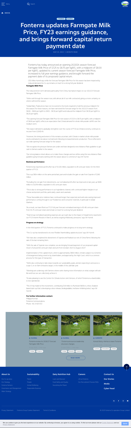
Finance (61, 19)
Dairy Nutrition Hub (61, 374)
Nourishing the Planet (60, 385)
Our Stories (109, 379)
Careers (81, 374)
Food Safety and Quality (60, 382)
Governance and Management (11, 388)
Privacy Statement (7, 410)
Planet (29, 379)
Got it (125, 424)
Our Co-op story (7, 379)
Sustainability (33, 374)
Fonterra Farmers (7, 385)
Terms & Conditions (49, 410)
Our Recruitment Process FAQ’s (88, 382)
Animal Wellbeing (32, 385)
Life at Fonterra (83, 379)
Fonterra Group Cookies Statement (28, 410)
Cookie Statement (108, 422)
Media (107, 384)
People (29, 382)
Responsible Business (34, 388)
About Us (6, 374)
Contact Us (109, 374)
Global (70, 19)
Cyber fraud (109, 389)
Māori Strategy (6, 391)
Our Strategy (6, 382)
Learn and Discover (59, 379)
